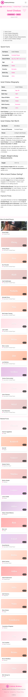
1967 (17, 58)
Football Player (17, 6)
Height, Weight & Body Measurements (15, 37)
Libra (13, 76)
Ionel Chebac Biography (11, 33)
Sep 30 (14, 58)
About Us (6, 692)
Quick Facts (8, 31)
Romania (14, 69)
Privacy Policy (20, 692)
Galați (13, 65)
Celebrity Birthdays (9, 2)
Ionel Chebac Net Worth (11, 35)
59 (12, 62)
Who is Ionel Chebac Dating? (13, 38)
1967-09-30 (22, 58)
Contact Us (13, 692)
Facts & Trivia (8, 40)
